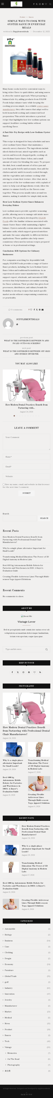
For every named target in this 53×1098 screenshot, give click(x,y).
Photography (28, 1065)
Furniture (27, 970)
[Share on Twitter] (37, 309)
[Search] (50, 4)
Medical (27, 1017)
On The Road (28, 1059)
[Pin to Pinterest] (39, 309)
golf (27, 982)
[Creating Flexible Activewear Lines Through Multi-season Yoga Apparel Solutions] (39, 783)
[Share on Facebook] (34, 309)
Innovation (27, 994)
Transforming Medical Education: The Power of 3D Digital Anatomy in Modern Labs (26, 558)
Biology (27, 934)
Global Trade (27, 976)
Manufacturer (27, 1006)
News (27, 1023)
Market (27, 1011)
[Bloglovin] (46, 4)
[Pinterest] (43, 4)
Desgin (27, 958)
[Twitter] (37, 4)
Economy (27, 964)
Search (6, 513)
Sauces (27, 1035)
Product (27, 1029)
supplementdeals (21, 31)
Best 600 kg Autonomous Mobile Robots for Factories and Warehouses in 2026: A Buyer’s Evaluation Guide (23, 568)
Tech (27, 1041)
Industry (27, 988)
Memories (28, 1053)
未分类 (27, 1071)
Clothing (27, 952)
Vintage (27, 1047)
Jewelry (27, 1000)
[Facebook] (33, 4)
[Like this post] (31, 309)
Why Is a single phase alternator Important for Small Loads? (13, 763)
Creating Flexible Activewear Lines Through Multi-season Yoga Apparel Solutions (26, 577)
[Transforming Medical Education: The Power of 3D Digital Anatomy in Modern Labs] (39, 749)
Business (27, 940)
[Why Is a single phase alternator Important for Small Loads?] (14, 749)
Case (27, 946)
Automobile (27, 929)
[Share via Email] (42, 309)
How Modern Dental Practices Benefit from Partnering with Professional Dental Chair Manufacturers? (22, 539)
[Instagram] (40, 4)
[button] (5, 393)
